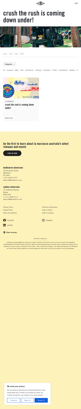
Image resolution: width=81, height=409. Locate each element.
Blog (16, 70)
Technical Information (49, 207)
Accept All (41, 400)
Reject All (27, 400)
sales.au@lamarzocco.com (12, 180)
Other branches (11, 232)
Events (55, 70)
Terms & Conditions (10, 213)
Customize (13, 400)
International (63, 70)
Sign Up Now (12, 153)
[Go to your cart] (4, 3)
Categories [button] (8, 64)
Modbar (72, 70)
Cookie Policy (8, 210)
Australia (10, 70)
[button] (76, 3)
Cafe (21, 70)
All (4, 70)
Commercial (29, 70)
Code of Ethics (47, 210)
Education (47, 70)
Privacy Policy (8, 207)
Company (38, 70)
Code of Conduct (48, 213)
